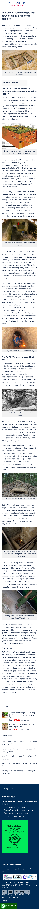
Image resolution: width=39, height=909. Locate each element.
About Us (5, 869)
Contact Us (19, 869)
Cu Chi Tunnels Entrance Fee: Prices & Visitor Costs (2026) (19, 743)
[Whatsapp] (8, 903)
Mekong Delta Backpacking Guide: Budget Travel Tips (18, 772)
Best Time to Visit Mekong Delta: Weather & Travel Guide (19, 757)
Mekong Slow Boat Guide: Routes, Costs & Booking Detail (18, 750)
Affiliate (5, 901)
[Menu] (35, 4)
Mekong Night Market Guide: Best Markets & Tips (19, 764)
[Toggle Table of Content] (23, 83)
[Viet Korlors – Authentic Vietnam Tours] (17, 4)
